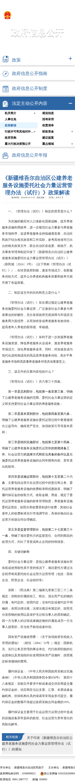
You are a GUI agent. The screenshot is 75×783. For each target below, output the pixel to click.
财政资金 (48, 131)
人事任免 (10, 119)
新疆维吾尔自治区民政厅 (35, 14)
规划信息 (48, 113)
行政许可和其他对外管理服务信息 (19, 131)
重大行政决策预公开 (18, 143)
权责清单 (48, 125)
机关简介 (10, 113)
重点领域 (48, 143)
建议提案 (48, 137)
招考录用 (48, 119)
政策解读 (10, 125)
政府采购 (10, 137)
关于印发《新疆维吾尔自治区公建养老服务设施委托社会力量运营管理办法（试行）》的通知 (37, 743)
